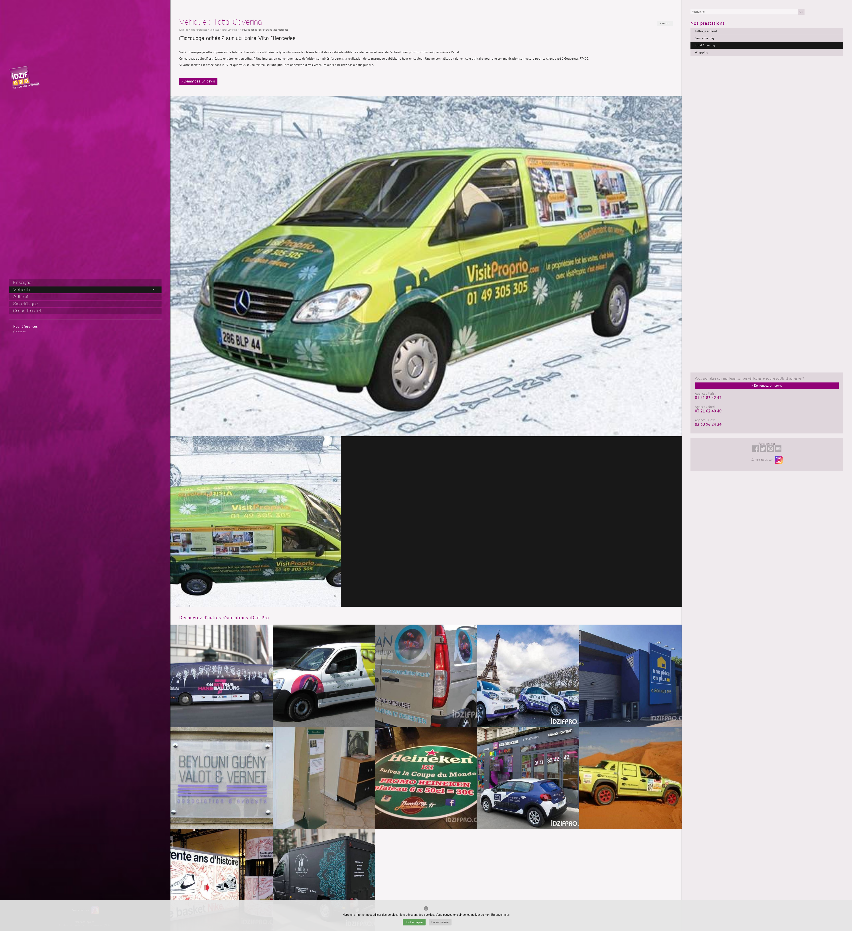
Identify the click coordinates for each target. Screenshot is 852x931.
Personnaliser (440, 922)
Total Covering (705, 45)
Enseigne (22, 282)
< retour (665, 23)
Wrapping (701, 52)
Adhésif (21, 297)
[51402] (255, 521)
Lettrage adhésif (706, 31)
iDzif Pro (183, 29)
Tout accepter (414, 922)
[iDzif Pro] (24, 77)
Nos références (25, 327)
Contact (19, 332)
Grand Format (28, 311)
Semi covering (704, 38)
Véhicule (21, 290)
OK (801, 11)
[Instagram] (778, 460)
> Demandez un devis (198, 81)
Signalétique (25, 304)
